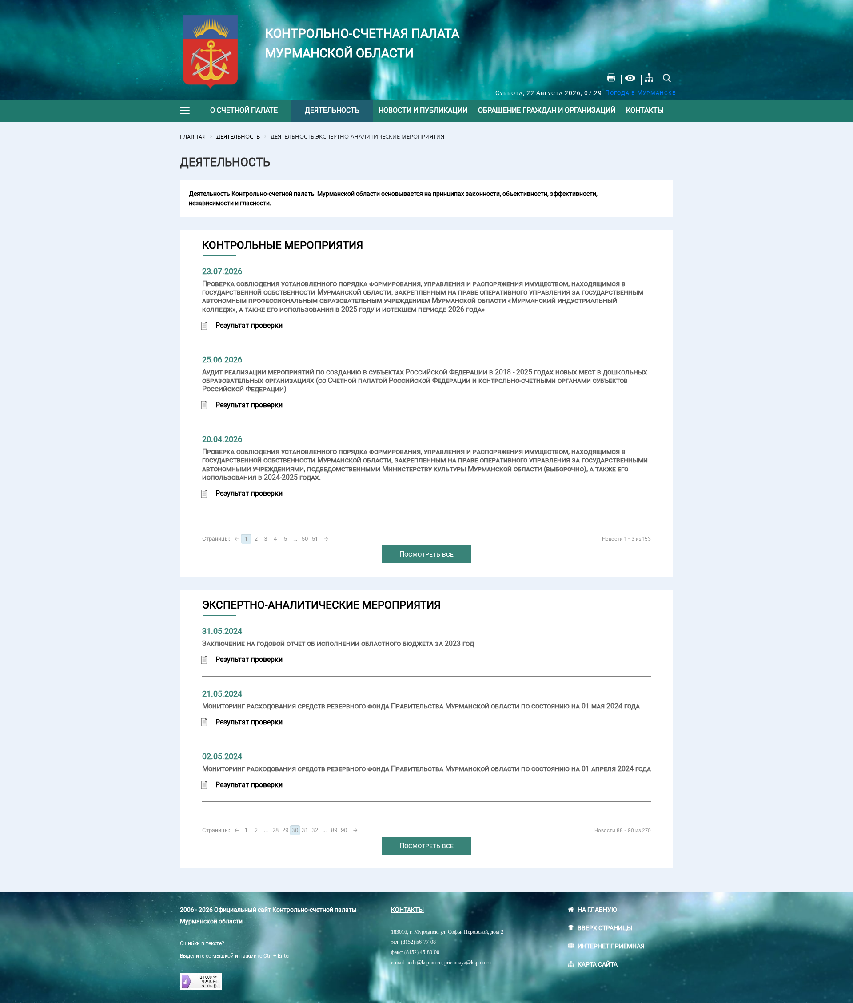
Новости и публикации (423, 110)
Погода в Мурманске (640, 92)
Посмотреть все (426, 554)
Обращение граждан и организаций (546, 110)
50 (305, 538)
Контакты (645, 110)
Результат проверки (249, 325)
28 (275, 830)
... (295, 538)
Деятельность (332, 110)
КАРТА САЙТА (598, 964)
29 (285, 830)
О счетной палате (244, 110)
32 (314, 830)
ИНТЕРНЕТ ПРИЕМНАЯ (611, 946)
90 (344, 830)
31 (305, 830)
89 (334, 830)
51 (315, 538)
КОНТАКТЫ (407, 909)
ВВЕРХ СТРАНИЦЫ (605, 927)
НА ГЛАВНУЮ (597, 909)
